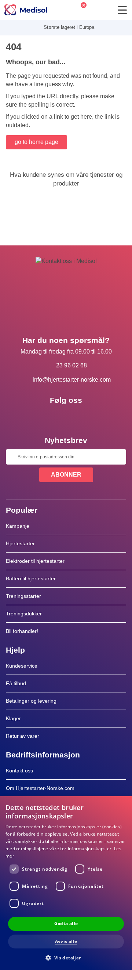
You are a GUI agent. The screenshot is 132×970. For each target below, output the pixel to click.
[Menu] (122, 10)
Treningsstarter (23, 596)
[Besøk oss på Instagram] (87, 416)
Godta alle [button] (66, 923)
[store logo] (25, 9)
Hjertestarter (20, 543)
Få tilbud (16, 683)
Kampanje (17, 526)
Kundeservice (21, 666)
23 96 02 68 (71, 365)
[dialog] (66, 883)
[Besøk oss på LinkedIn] (66, 416)
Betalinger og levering (31, 701)
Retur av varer (22, 736)
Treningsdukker (24, 613)
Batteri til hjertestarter (31, 578)
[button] (66, 957)
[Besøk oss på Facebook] (44, 416)
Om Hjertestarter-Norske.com (40, 788)
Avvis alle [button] (66, 941)
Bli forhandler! (22, 631)
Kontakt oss (19, 771)
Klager (13, 718)
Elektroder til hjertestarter (35, 561)
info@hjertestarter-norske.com (72, 380)
